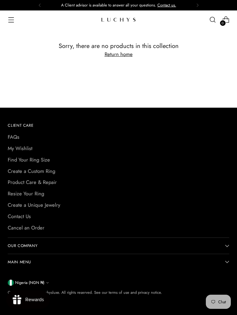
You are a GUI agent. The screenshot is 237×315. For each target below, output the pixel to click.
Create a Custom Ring (31, 171)
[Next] (197, 5)
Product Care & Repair (32, 182)
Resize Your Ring (26, 193)
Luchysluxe (50, 292)
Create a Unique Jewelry (34, 205)
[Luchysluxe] (118, 20)
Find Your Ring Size (29, 159)
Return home (119, 54)
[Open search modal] (212, 20)
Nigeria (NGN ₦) (29, 282)
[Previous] (40, 5)
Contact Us (19, 216)
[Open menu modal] (11, 20)
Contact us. (166, 5)
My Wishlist (20, 148)
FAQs (13, 137)
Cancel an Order (26, 227)
